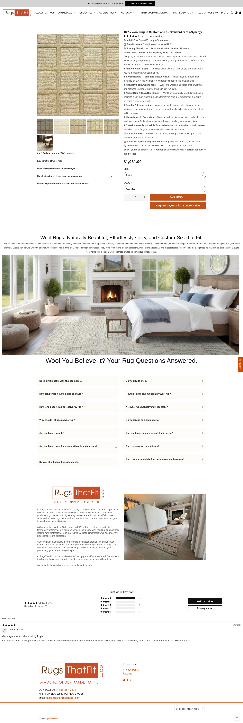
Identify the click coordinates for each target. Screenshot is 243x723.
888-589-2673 (67, 689)
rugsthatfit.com (51, 719)
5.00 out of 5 (45, 603)
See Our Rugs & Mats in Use (213, 12)
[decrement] (127, 197)
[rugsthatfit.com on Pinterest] (131, 680)
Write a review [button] (205, 601)
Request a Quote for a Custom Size (178, 205)
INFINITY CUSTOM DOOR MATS (154, 12)
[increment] (144, 197)
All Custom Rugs (44, 12)
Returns (127, 673)
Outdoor (126, 12)
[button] (130, 36)
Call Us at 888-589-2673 (140, 3)
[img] (9, 625)
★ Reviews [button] (240, 364)
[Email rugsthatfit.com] (124, 680)
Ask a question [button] (205, 608)
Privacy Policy (131, 669)
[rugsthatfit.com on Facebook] (127, 680)
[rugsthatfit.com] (17, 12)
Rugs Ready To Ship (183, 12)
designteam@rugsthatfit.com (63, 697)
